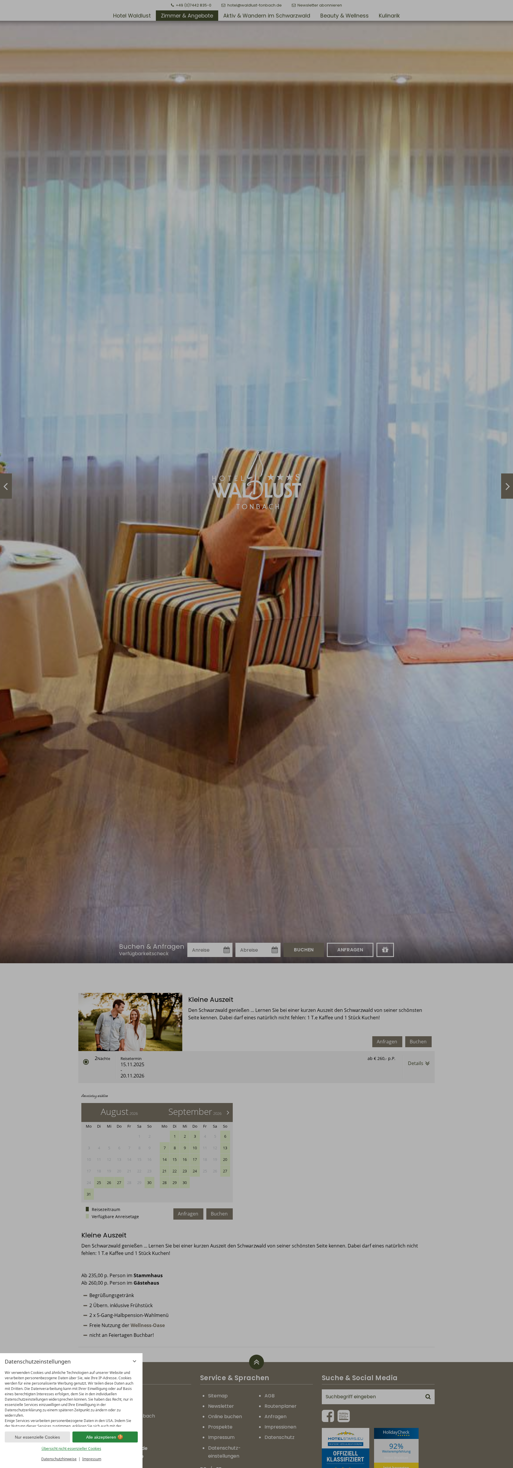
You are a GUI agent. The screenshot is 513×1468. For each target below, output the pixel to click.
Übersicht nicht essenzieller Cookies (71, 1448)
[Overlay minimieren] (134, 1361)
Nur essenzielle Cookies (37, 1437)
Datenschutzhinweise (59, 1458)
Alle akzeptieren (101, 1437)
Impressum (91, 1458)
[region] (71, 1397)
